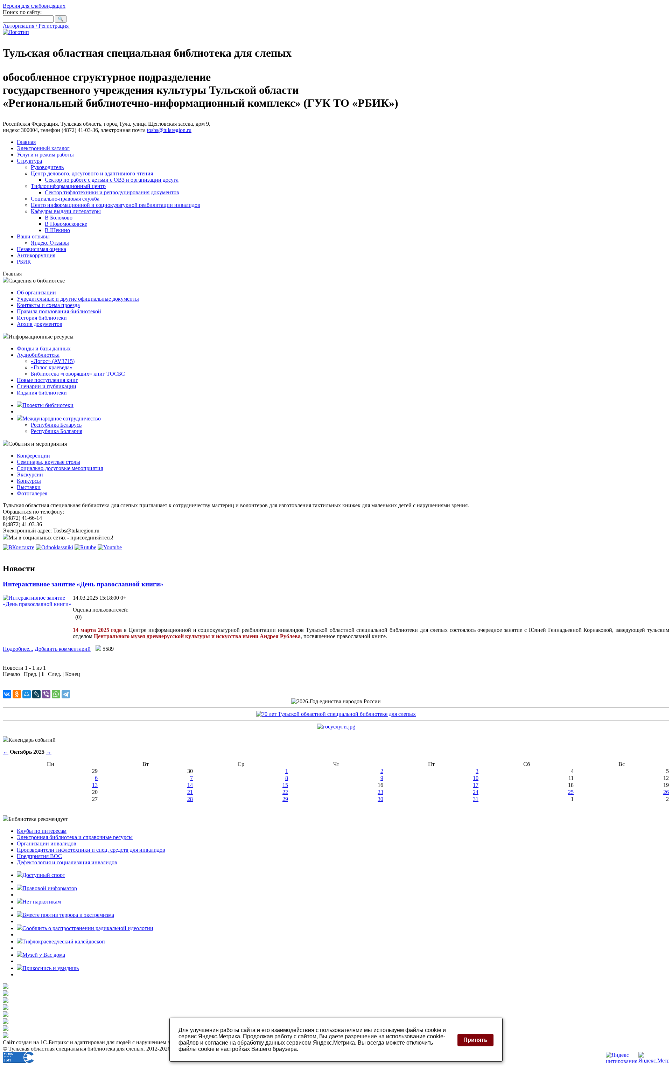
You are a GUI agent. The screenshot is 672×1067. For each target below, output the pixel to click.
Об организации (36, 292)
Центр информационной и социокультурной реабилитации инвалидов (115, 205)
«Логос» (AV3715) (53, 361)
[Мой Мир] (26, 694)
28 (190, 799)
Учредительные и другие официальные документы (78, 299)
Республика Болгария (56, 431)
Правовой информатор (49, 888)
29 (285, 799)
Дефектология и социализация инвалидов (67, 862)
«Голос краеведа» (51, 367)
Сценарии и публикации (46, 386)
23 (380, 792)
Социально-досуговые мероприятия (60, 468)
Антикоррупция (36, 255)
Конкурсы (29, 481)
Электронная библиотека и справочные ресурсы (75, 837)
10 (475, 778)
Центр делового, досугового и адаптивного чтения (92, 173)
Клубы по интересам (41, 831)
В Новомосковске (66, 224)
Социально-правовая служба (65, 199)
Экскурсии (30, 474)
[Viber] (46, 694)
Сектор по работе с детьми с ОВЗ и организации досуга (111, 180)
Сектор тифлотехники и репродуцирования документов (112, 192)
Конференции (33, 456)
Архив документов (39, 324)
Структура (29, 161)
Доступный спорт (43, 875)
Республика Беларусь (56, 425)
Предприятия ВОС (39, 856)
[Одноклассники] (17, 694)
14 (190, 785)
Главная (26, 142)
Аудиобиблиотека (38, 355)
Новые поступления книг (47, 380)
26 (666, 792)
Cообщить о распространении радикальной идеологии (87, 928)
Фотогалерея (32, 493)
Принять (475, 1040)
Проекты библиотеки (48, 405)
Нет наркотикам (41, 902)
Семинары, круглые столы (48, 462)
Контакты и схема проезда (48, 305)
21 (190, 792)
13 (95, 785)
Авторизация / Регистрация (36, 26)
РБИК (24, 262)
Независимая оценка (41, 249)
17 (475, 785)
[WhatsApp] (56, 694)
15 (285, 785)
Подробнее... (18, 649)
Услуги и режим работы (45, 155)
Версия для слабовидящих (34, 6)
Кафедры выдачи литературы (66, 211)
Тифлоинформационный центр (68, 186)
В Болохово (58, 218)
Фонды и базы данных (44, 348)
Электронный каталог (43, 148)
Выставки (29, 487)
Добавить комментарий (63, 649)
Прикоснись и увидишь (50, 968)
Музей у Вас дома (43, 955)
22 (285, 792)
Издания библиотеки (42, 393)
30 (380, 799)
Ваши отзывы (33, 236)
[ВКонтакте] (7, 694)
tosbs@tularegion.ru (169, 130)
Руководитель (47, 167)
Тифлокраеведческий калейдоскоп (63, 941)
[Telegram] (66, 694)
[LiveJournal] (36, 694)
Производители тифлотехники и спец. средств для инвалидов (91, 850)
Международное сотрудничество (61, 418)
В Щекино (57, 230)
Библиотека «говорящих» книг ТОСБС (78, 374)
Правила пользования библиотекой (59, 311)
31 (475, 799)
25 (571, 792)
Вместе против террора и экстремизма (68, 915)
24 (475, 792)
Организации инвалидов (46, 843)
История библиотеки (42, 318)
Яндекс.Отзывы (50, 243)
